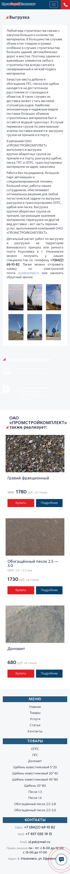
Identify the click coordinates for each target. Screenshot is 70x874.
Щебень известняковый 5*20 (35, 767)
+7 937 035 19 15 (38, 834)
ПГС (35, 755)
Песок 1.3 (35, 792)
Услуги (35, 719)
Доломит (35, 761)
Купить (20, 503)
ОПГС (35, 749)
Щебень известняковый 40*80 (35, 779)
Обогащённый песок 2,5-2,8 (35, 804)
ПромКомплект (18, 4)
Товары (35, 713)
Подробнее (49, 503)
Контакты (35, 731)
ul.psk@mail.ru (28, 273)
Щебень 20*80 (35, 785)
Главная (35, 707)
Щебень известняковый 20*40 (35, 773)
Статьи (35, 725)
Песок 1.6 (35, 798)
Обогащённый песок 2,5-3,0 (35, 810)
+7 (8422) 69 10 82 (39, 827)
